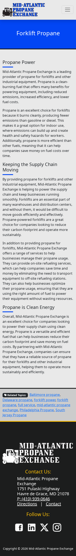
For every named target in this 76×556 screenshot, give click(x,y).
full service (26, 405)
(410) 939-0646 (35, 499)
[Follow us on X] (44, 527)
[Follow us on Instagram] (57, 527)
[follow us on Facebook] (19, 527)
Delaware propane (17, 400)
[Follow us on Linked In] (32, 527)
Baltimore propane (45, 394)
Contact (53, 504)
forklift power (45, 400)
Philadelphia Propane (37, 410)
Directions (27, 504)
